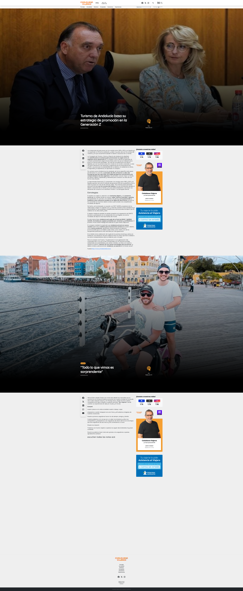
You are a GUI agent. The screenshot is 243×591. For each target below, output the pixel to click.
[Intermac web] (149, 219)
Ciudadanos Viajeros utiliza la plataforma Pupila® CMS (121, 589)
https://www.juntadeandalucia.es (101, 249)
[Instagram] (148, 3)
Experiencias (118, 7)
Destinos (96, 7)
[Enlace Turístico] (104, 3)
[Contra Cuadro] (97, 3)
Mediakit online (121, 582)
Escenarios (110, 7)
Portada (82, 7)
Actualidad (89, 7)
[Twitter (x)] (145, 3)
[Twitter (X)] (149, 153)
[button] (83, 151)
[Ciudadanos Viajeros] (86, 3)
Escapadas (103, 7)
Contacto (121, 583)
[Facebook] (142, 3)
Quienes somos (121, 581)
